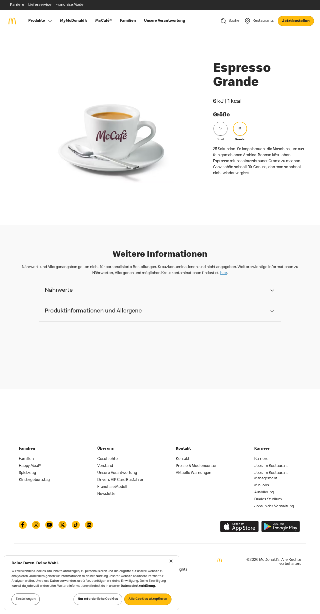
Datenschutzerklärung (138, 586)
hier (223, 273)
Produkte (36, 21)
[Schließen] (171, 561)
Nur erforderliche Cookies (98, 599)
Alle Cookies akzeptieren (147, 599)
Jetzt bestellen (296, 21)
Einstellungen (26, 599)
